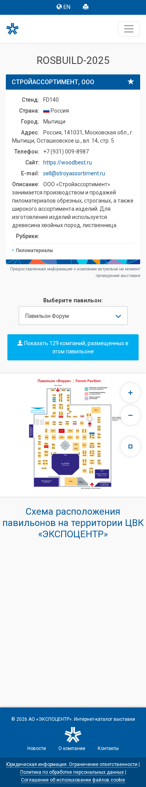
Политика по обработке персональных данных (72, 772)
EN (66, 7)
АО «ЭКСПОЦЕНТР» (50, 719)
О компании (71, 748)
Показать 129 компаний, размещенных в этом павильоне (75, 347)
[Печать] (86, 7)
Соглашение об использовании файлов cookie (73, 780)
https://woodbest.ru (67, 162)
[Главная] (16, 29)
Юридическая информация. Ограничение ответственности (71, 764)
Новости (36, 748)
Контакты (108, 748)
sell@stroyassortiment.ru (74, 173)
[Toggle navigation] (129, 29)
